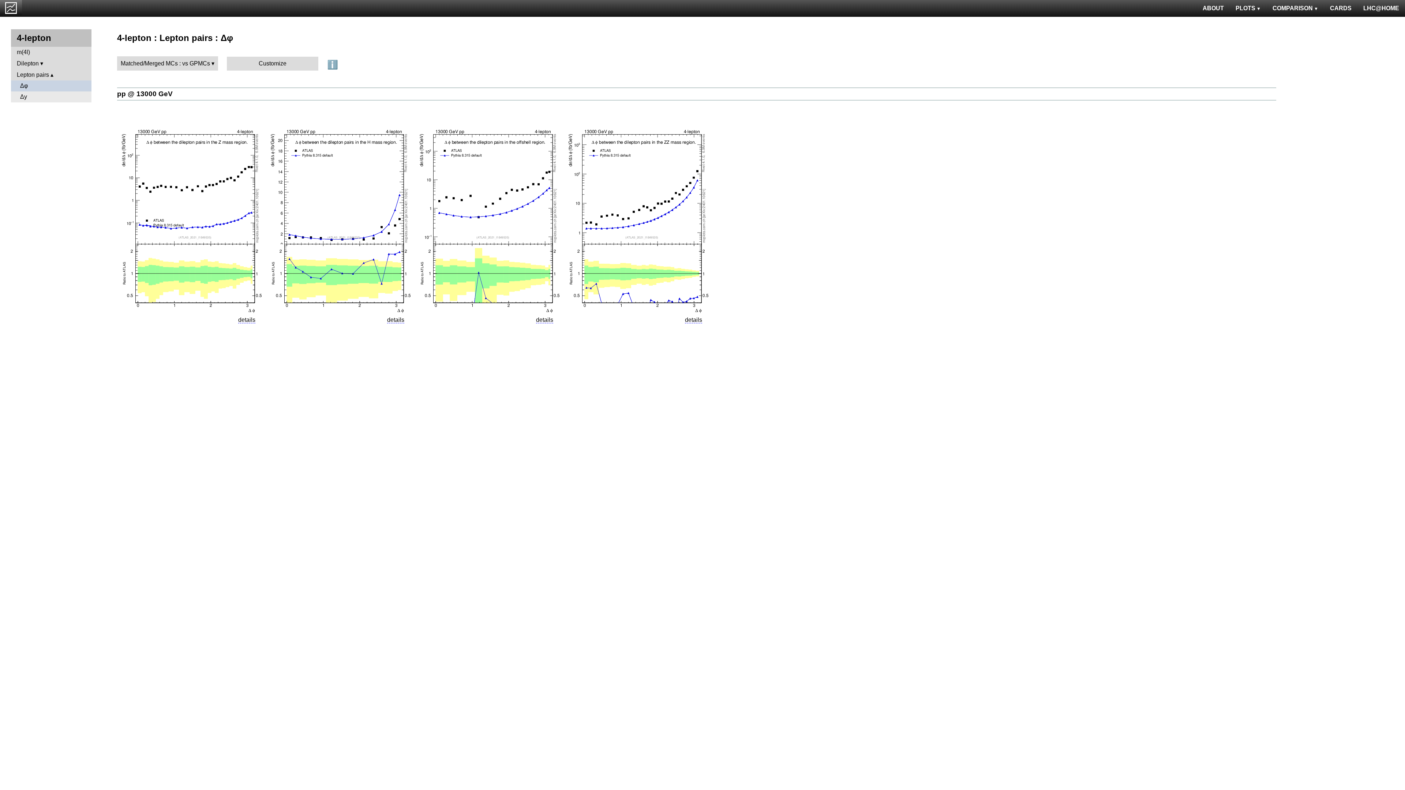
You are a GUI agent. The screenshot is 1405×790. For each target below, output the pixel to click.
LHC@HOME (1381, 8)
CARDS (1341, 8)
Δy (23, 97)
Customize (272, 63)
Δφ (24, 86)
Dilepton (28, 63)
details (246, 320)
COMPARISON (1293, 8)
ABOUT (1213, 8)
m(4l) (23, 52)
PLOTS (1245, 8)
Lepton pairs (33, 75)
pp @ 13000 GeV (145, 94)
